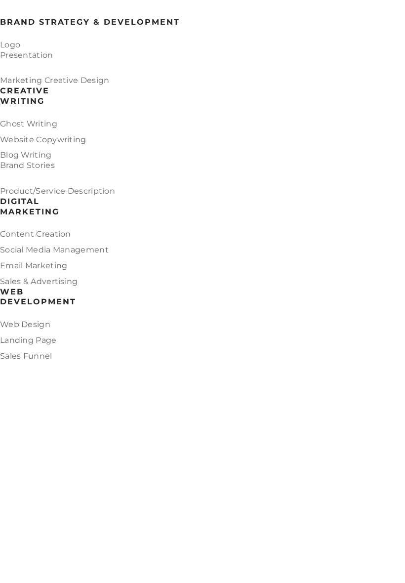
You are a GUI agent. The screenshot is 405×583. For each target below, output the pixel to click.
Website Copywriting (43, 139)
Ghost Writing (28, 123)
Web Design (25, 324)
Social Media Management (54, 249)
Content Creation (35, 234)
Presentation (26, 55)
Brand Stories (27, 165)
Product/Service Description (57, 191)
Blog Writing (26, 155)
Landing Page (28, 340)
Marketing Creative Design (55, 80)
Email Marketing (34, 265)
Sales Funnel (26, 356)
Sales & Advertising (39, 281)
